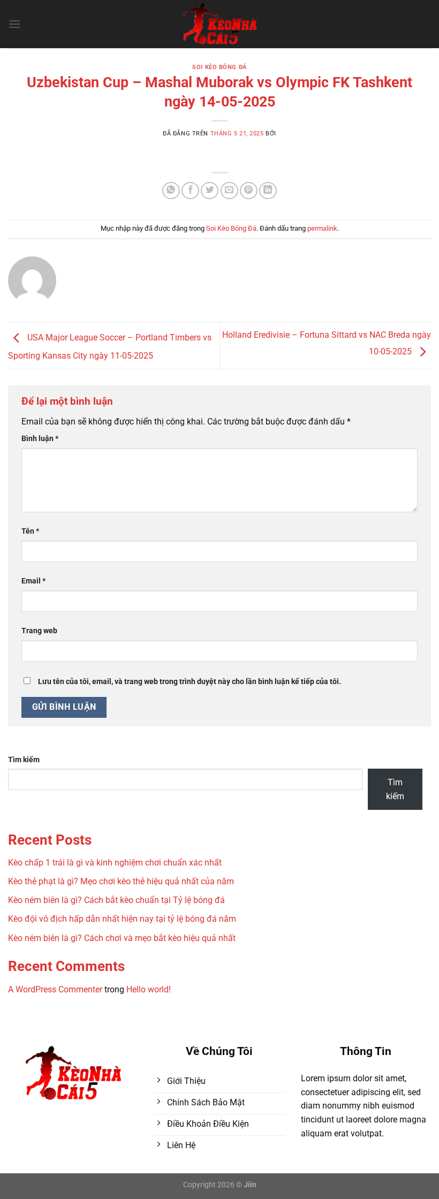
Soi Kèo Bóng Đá (219, 67)
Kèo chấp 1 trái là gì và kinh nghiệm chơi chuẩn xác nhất (115, 862)
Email (33, 581)
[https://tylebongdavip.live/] (219, 24)
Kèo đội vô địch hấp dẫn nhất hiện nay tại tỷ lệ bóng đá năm (122, 919)
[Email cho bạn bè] (229, 191)
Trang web (39, 630)
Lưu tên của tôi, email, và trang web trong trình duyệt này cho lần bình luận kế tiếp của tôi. (189, 681)
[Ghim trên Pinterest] (249, 191)
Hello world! (148, 989)
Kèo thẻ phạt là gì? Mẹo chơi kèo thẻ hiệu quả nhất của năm (121, 881)
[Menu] (14, 24)
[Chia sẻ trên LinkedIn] (268, 191)
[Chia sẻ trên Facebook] (190, 191)
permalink (322, 228)
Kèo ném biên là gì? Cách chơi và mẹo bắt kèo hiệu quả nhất (122, 938)
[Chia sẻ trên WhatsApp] (171, 191)
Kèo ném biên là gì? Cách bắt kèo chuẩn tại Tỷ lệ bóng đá (116, 900)
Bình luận (39, 438)
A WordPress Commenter (55, 989)
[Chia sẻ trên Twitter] (209, 191)
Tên (30, 531)
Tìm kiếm (24, 759)
